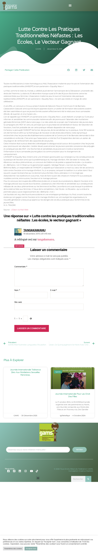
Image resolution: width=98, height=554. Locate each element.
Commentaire (20, 267)
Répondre (19, 246)
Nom (17, 290)
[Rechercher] (88, 479)
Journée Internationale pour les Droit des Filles (72, 395)
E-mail (53, 290)
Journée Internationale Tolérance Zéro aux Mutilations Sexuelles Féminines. (25, 372)
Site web (18, 302)
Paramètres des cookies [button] (13, 548)
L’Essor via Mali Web (19, 210)
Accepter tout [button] (31, 548)
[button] (70, 5)
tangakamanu (45, 239)
